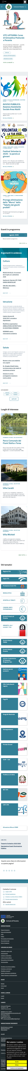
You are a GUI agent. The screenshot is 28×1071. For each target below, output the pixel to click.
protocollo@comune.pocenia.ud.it (12, 1013)
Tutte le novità (8, 62)
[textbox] (11, 871)
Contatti (3, 1002)
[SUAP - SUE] (22, 764)
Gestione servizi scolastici (8, 670)
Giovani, (16, 147)
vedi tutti (14, 399)
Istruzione (7, 301)
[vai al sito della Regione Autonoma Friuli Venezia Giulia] (4, 1)
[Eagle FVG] (22, 579)
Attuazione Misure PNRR (10, 827)
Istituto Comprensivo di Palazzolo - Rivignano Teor (9, 660)
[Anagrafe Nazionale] (22, 719)
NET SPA (5, 790)
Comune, (5, 100)
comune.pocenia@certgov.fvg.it (11, 1019)
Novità (2, 979)
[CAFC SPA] (22, 809)
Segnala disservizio (10, 904)
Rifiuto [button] (16, 1065)
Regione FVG (7, 571)
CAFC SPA (6, 805)
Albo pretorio (4, 1030)
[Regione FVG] (22, 572)
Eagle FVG (6, 578)
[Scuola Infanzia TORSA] (22, 642)
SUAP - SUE (6, 759)
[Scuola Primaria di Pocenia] (22, 618)
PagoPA (5, 699)
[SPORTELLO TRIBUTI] (22, 601)
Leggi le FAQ (8, 891)
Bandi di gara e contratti (7, 1027)
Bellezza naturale (18, 437)
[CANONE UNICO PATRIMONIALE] (22, 609)
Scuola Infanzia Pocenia (7, 650)
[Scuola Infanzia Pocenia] (22, 651)
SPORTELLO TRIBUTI (9, 600)
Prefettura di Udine (9, 775)
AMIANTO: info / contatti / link (8, 626)
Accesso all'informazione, (13, 100)
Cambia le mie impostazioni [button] (16, 1068)
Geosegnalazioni (8, 729)
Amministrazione (5, 926)
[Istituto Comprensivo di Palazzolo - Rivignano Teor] (22, 661)
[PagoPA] (22, 704)
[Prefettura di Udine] (22, 779)
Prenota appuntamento (11, 899)
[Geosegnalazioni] (22, 734)
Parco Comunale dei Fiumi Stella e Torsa (12, 442)
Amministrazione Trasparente (9, 1023)
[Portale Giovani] (22, 749)
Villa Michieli (9, 534)
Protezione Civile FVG (9, 586)
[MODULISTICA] (22, 594)
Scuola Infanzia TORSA (7, 641)
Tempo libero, (10, 147)
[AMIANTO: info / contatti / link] (22, 630)
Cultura (6, 261)
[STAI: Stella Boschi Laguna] (22, 689)
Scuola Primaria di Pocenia (8, 617)
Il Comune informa (7, 148)
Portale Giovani (7, 744)
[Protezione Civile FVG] (22, 586)
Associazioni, (21, 147)
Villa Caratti (8, 488)
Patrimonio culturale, (8, 437)
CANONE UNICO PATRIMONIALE (7, 608)
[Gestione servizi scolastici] (22, 674)
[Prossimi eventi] (25, 235)
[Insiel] (4, 1069)
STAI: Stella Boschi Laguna (8, 685)
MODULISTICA (7, 593)
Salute (6, 347)
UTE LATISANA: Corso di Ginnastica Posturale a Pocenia (13, 37)
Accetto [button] (17, 1062)
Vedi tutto (22, 243)
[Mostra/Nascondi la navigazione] (2, 7)
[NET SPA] (22, 794)
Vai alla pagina (7, 118)
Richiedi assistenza (10, 894)
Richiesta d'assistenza (6, 1038)
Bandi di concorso (5, 1028)
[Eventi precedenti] (3, 235)
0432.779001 (13, 897)
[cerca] (25, 7)
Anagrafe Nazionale (9, 714)
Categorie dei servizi (6, 947)
